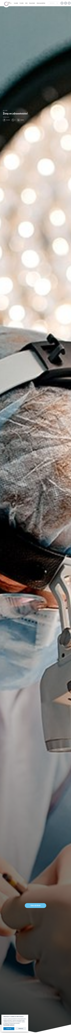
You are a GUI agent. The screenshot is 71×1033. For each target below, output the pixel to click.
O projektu (16, 3)
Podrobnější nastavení (8, 1024)
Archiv (26, 3)
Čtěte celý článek (35, 905)
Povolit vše (8, 1028)
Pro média (21, 3)
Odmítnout (20, 1028)
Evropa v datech (32, 3)
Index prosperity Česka (41, 3)
